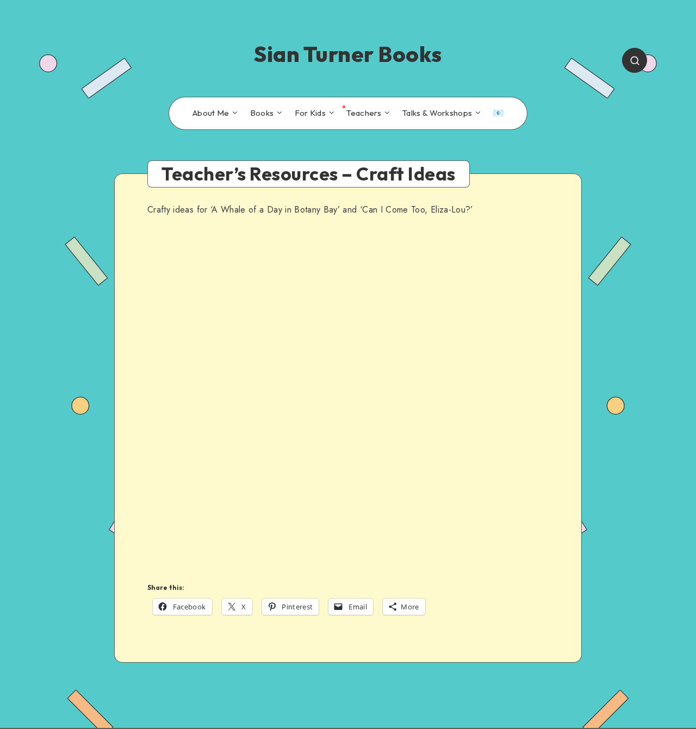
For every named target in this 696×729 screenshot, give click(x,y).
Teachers (363, 113)
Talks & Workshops (437, 113)
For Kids (310, 113)
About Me (210, 113)
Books (262, 113)
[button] (157, 396)
